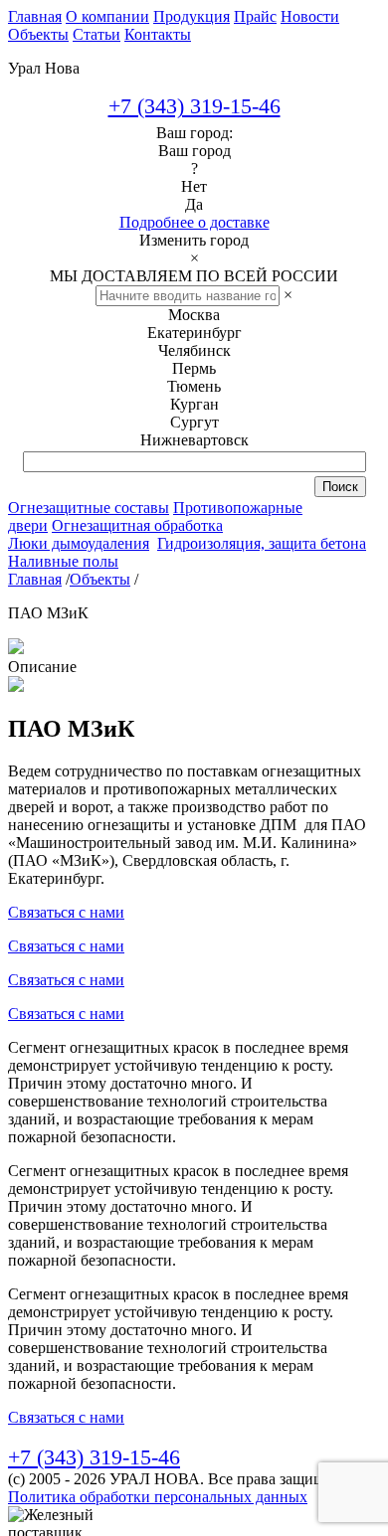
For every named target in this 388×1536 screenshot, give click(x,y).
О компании (107, 16)
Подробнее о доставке (194, 222)
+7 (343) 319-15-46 (194, 105)
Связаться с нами (66, 912)
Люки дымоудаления (78, 543)
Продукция (191, 16)
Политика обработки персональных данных (157, 1496)
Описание (42, 666)
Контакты (157, 34)
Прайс (255, 16)
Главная (35, 16)
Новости (310, 16)
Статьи (96, 34)
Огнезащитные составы (88, 507)
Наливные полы (63, 561)
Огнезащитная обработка (137, 525)
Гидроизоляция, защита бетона (261, 543)
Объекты (38, 34)
